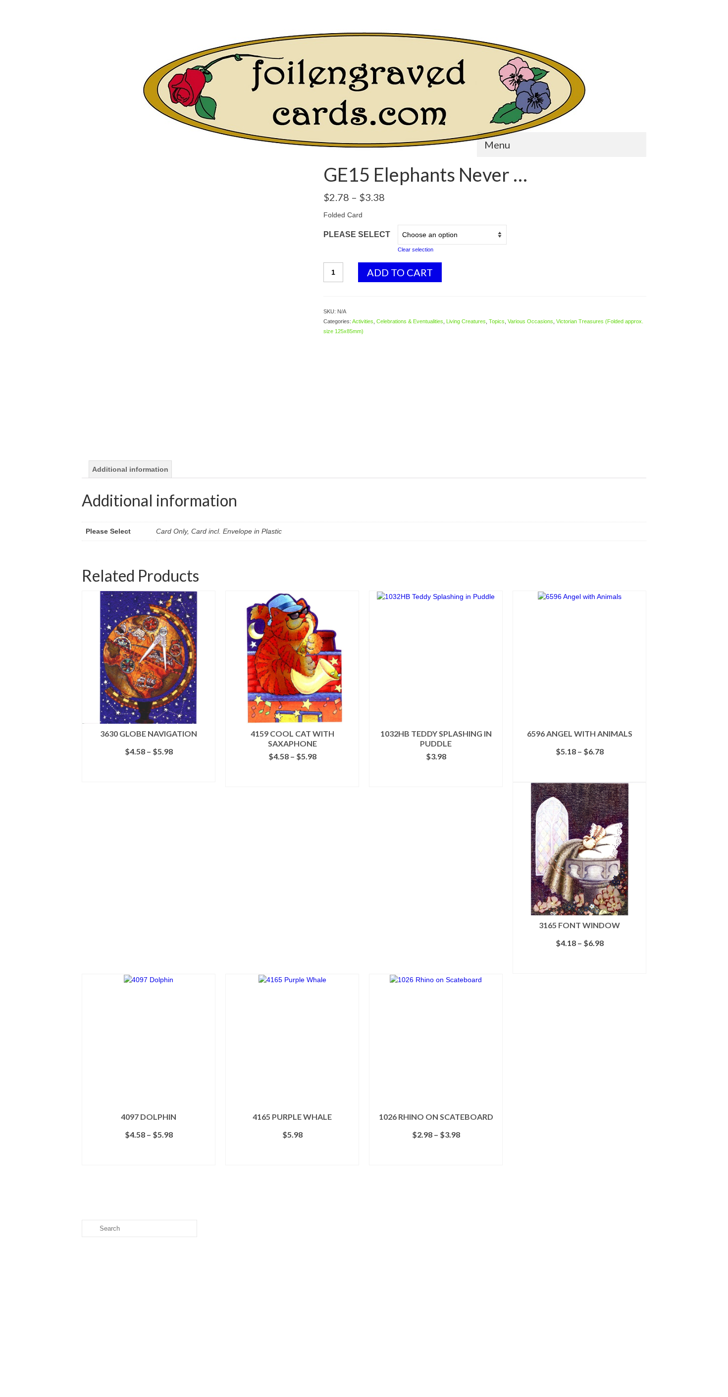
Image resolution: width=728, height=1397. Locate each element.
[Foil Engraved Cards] (364, 90)
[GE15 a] (195, 417)
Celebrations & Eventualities (409, 321)
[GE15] (195, 277)
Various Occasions (530, 321)
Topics (497, 321)
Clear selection (415, 249)
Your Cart (618, 8)
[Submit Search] (89, 8)
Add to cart (400, 272)
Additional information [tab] (130, 469)
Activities (362, 321)
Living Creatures (466, 321)
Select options (148, 774)
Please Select (356, 234)
